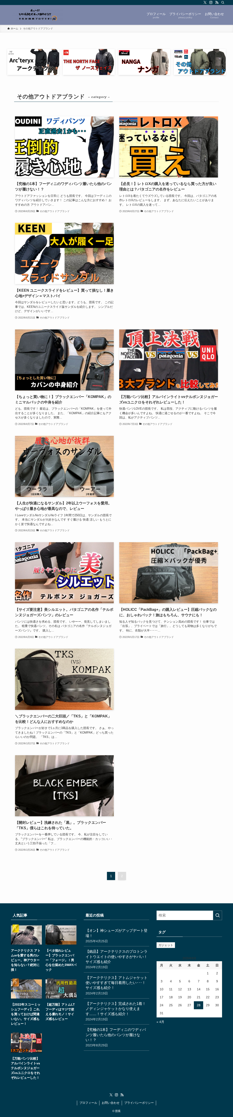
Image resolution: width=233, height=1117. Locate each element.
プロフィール (88, 1102)
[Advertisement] (168, 255)
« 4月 (160, 1022)
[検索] (223, 2)
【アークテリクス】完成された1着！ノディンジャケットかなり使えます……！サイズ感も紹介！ (116, 1011)
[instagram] (211, 2)
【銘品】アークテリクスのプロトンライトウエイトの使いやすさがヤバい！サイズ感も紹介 (116, 959)
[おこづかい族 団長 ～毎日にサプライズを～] (35, 15)
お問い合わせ (110, 1102)
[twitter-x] (205, 2)
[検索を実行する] (217, 915)
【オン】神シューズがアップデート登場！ (116, 936)
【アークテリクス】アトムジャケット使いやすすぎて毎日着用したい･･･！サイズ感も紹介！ (116, 985)
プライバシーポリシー (139, 1102)
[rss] (217, 2)
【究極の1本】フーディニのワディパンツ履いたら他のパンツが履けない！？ (116, 1037)
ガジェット (165, 945)
